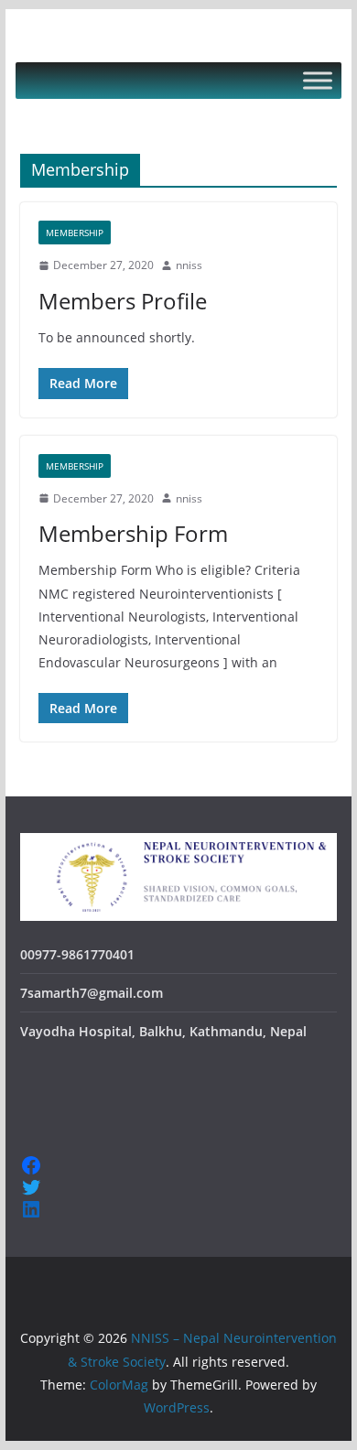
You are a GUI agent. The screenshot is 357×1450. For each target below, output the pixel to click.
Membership (74, 232)
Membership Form (133, 533)
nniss (189, 265)
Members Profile (122, 301)
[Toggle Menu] (317, 80)
